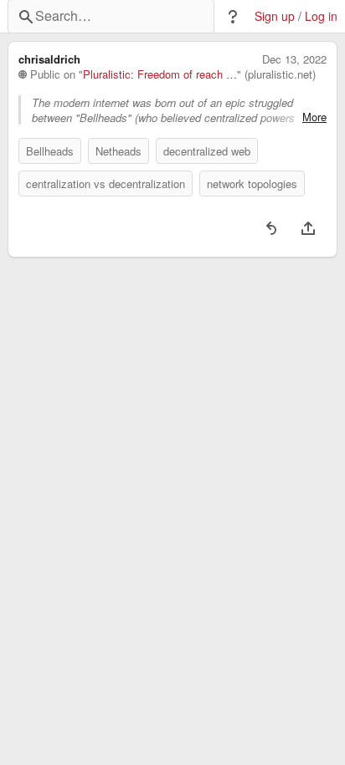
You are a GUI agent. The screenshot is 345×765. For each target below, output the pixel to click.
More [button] (314, 117)
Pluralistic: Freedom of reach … (160, 74)
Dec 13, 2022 (294, 59)
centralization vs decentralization (105, 183)
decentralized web (206, 150)
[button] (232, 17)
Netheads (118, 150)
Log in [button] (321, 16)
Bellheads (50, 150)
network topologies (252, 183)
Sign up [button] (275, 16)
